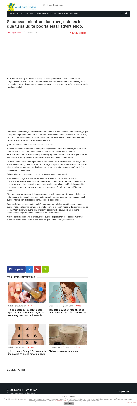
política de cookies (61, 401)
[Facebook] (122, 13)
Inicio (12, 14)
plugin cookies (131, 402)
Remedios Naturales (46, 14)
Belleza (29, 14)
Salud (20, 14)
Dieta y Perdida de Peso (69, 14)
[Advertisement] (47, 56)
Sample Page (123, 391)
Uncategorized (14, 32)
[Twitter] (126, 13)
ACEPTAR (68, 404)
